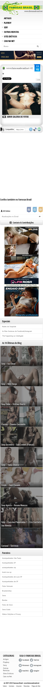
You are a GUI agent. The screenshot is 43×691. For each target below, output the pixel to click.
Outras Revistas (11, 32)
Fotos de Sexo (7, 605)
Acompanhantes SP (9, 563)
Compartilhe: (9, 129)
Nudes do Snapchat (9, 326)
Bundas (4, 600)
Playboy (7, 23)
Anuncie (19, 686)
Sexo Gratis (6, 609)
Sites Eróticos (10, 37)
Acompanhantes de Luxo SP (12, 577)
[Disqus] (21, 165)
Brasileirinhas (7, 591)
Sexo (4, 595)
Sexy (5, 28)
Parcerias (27, 686)
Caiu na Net (9, 41)
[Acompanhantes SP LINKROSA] (21, 272)
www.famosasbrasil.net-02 (19, 68)
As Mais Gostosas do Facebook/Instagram (17, 331)
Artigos (7, 18)
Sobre (5, 686)
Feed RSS (25, 671)
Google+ (36, 671)
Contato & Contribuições (23, 222)
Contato (11, 686)
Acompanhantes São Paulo (11, 558)
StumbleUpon (39, 129)
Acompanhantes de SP (10, 581)
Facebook (25, 660)
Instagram (37, 665)
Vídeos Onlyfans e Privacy (11, 614)
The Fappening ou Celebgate (12, 336)
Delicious (35, 129)
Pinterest (25, 665)
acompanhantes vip (9, 567)
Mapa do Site (36, 686)
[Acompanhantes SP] (21, 242)
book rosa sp (6, 572)
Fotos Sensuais (7, 586)
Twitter (31, 129)
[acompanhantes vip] (21, 55)
